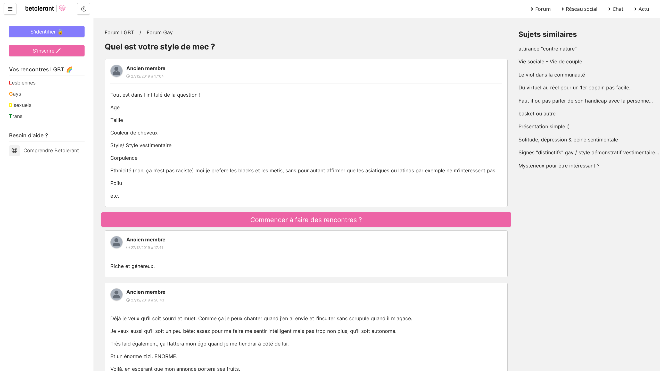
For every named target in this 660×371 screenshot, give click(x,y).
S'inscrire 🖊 (47, 51)
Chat (618, 8)
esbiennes (22, 83)
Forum (543, 8)
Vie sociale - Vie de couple (550, 61)
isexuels (20, 105)
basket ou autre (537, 114)
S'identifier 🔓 (46, 32)
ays (15, 94)
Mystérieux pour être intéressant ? (558, 166)
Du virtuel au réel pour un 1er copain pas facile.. (575, 88)
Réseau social (581, 8)
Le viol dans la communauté (551, 75)
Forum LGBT (119, 32)
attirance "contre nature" (547, 49)
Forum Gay (160, 32)
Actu (644, 8)
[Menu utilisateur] (10, 9)
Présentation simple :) (544, 126)
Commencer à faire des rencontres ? (306, 220)
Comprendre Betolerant (51, 150)
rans (15, 116)
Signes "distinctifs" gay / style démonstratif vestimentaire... (588, 152)
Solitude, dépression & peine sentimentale (568, 140)
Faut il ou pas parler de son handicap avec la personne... (585, 101)
